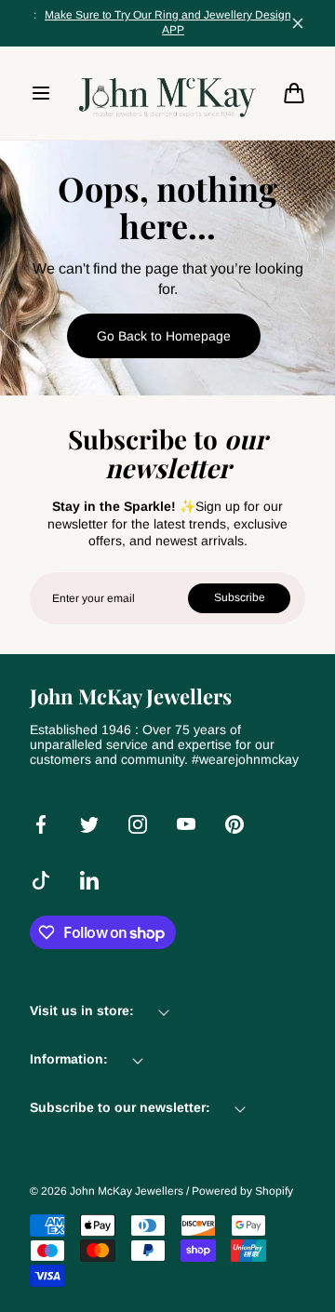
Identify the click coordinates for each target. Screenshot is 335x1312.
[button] (41, 93)
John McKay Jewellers (126, 1191)
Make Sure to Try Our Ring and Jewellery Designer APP (160, 22)
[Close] (297, 23)
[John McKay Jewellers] (167, 93)
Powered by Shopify (242, 1191)
